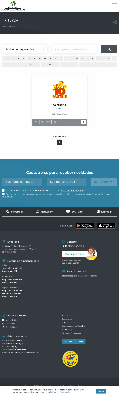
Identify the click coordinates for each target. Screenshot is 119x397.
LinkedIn (106, 211)
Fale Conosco (67, 315)
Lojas (12, 26)
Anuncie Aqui (67, 329)
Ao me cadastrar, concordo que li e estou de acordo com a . (44, 190)
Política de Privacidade (72, 190)
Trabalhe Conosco (69, 322)
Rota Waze (10, 324)
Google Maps (11, 327)
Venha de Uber (12, 320)
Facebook (17, 211)
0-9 (6, 58)
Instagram (47, 211)
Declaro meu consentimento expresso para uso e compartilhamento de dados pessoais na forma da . (56, 195)
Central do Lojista (73, 341)
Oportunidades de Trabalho (73, 326)
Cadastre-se (67, 319)
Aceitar (101, 391)
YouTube (77, 211)
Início (4, 26)
